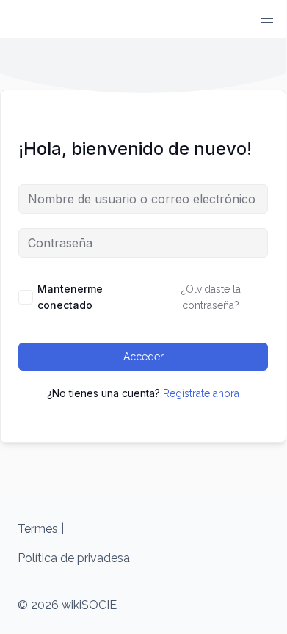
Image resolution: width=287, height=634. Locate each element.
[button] (267, 19)
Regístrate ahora (201, 393)
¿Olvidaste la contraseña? (211, 297)
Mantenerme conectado (70, 297)
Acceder (143, 356)
